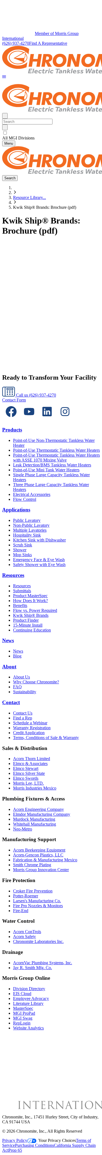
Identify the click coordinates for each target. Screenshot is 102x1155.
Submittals (22, 590)
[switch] (5, 133)
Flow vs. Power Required (35, 610)
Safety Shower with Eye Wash (39, 564)
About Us (21, 677)
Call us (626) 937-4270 (35, 395)
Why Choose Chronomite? (36, 682)
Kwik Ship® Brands (30, 615)
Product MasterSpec (30, 595)
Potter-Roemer (25, 896)
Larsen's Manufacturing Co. (37, 900)
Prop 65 (15, 1150)
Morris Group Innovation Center (41, 869)
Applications (16, 510)
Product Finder (26, 620)
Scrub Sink (22, 545)
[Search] (5, 127)
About (9, 666)
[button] (4, 77)
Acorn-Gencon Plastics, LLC (38, 855)
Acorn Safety (24, 936)
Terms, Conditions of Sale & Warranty (46, 737)
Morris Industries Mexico (34, 788)
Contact (11, 702)
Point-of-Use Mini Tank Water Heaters (46, 470)
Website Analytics (28, 1028)
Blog (17, 656)
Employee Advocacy (31, 998)
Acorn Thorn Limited (31, 758)
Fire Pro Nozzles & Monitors (38, 905)
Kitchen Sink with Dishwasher (39, 540)
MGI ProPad (24, 1013)
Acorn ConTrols (27, 931)
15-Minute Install (27, 625)
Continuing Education (32, 630)
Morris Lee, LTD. (28, 783)
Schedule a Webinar (30, 723)
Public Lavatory (27, 520)
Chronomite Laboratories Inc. (38, 941)
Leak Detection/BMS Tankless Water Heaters (52, 465)
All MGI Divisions (18, 138)
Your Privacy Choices (57, 1140)
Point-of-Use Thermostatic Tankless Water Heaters (56, 450)
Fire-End (20, 910)
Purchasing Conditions (34, 1145)
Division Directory (29, 988)
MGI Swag (22, 1018)
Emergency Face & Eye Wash (39, 559)
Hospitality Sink (27, 535)
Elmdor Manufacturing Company (41, 814)
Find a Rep (22, 718)
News (8, 640)
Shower (19, 549)
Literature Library (28, 1003)
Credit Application (29, 732)
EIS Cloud (22, 993)
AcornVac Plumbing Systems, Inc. (42, 962)
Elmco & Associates (30, 763)
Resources (13, 575)
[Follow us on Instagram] (65, 419)
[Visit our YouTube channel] (29, 419)
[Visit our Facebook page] (11, 419)
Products (12, 430)
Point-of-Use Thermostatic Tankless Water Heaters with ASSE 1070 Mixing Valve (56, 457)
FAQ (17, 686)
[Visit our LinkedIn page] (47, 419)
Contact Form (14, 400)
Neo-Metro (22, 829)
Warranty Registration (32, 727)
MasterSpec (23, 1008)
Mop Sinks (22, 554)
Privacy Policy (14, 1140)
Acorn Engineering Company (38, 809)
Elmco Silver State (29, 773)
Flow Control (24, 499)
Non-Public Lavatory (31, 525)
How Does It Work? (30, 600)
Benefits (20, 605)
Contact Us (22, 713)
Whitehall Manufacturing (34, 824)
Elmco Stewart (25, 768)
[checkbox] (51, 133)
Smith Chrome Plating (32, 864)
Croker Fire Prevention (32, 891)
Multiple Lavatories (30, 530)
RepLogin (21, 1023)
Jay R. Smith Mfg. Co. (32, 967)
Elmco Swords (25, 778)
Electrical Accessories (31, 494)
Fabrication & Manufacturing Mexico (45, 860)
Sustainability (24, 691)
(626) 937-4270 (15, 43)
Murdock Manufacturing (34, 819)
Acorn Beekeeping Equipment (39, 850)
